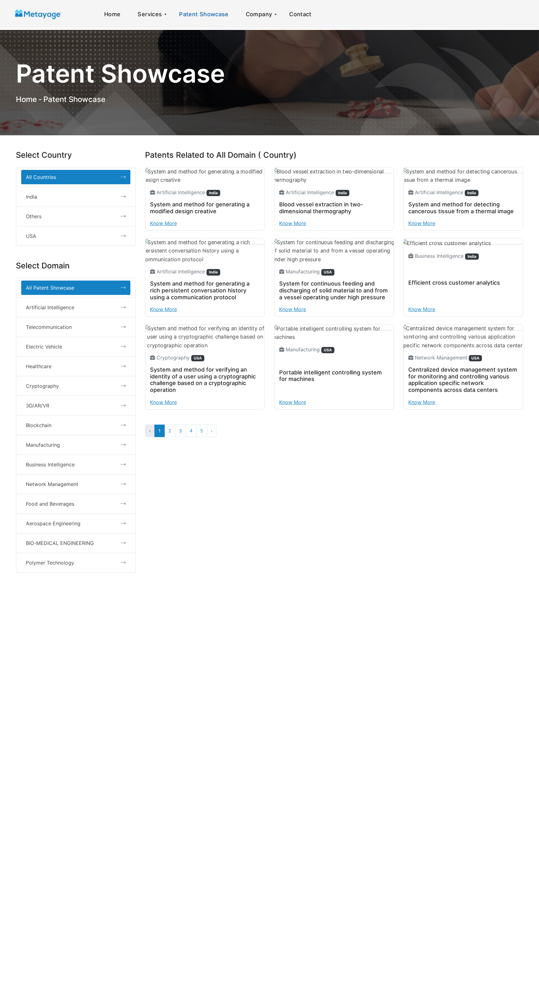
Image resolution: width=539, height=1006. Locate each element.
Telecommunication (49, 327)
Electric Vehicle (44, 347)
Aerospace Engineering (53, 523)
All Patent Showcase (50, 288)
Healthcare (38, 366)
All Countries (41, 177)
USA (31, 236)
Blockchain (38, 425)
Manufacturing (43, 445)
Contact (300, 14)
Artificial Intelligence (50, 307)
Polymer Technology (50, 563)
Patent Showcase (203, 14)
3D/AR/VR (37, 405)
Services (150, 14)
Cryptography (42, 386)
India (31, 197)
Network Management (52, 484)
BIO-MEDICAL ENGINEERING (60, 543)
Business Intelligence (50, 464)
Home (112, 14)
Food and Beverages (50, 504)
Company (259, 14)
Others (33, 216)
